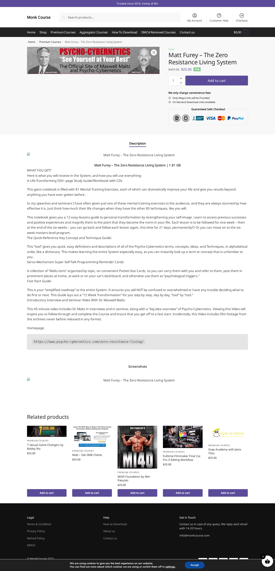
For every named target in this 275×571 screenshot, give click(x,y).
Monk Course (38, 17)
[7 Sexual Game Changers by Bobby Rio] (47, 431)
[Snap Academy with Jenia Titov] (228, 434)
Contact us (110, 538)
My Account (194, 20)
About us (109, 531)
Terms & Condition (39, 524)
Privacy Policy (36, 531)
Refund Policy (36, 538)
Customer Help (219, 20)
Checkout (242, 20)
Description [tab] (137, 143)
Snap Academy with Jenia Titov (224, 451)
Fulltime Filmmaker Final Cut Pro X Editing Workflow (181, 458)
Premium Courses (50, 42)
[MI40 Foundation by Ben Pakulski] (137, 447)
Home (31, 42)
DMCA (31, 545)
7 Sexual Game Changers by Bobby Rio (45, 446)
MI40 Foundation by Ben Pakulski (134, 478)
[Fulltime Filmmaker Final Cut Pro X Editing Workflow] (183, 437)
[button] (241, 32)
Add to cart (217, 80)
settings (170, 567)
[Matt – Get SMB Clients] (92, 436)
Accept (195, 565)
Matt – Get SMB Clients (87, 455)
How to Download (115, 524)
